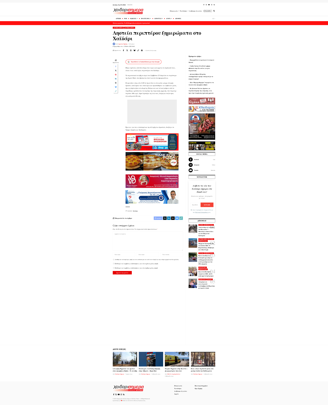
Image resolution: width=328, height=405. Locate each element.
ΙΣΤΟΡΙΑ (201, 225)
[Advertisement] (152, 112)
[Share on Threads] (130, 50)
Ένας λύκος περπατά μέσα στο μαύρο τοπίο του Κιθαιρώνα (202, 370)
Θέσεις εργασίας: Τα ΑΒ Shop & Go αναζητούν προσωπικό (131, 23)
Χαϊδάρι (135, 211)
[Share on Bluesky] (134, 50)
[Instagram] (212, 5)
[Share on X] (127, 50)
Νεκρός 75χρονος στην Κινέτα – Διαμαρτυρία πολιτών (176, 370)
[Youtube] (202, 170)
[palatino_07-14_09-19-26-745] (152, 161)
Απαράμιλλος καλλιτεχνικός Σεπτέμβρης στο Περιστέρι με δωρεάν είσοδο (206, 285)
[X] (206, 5)
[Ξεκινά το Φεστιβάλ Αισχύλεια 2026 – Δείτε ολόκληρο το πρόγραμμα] (193, 271)
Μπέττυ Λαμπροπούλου (173, 374)
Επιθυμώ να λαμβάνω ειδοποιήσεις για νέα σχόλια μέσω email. (136, 264)
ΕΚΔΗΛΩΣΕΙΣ (202, 279)
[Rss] (214, 5)
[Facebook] (204, 5)
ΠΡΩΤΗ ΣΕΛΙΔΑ (209, 225)
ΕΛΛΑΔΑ (201, 253)
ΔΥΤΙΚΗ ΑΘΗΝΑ (118, 27)
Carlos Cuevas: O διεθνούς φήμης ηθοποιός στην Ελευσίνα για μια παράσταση (199, 68)
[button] (214, 11)
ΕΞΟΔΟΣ (210, 279)
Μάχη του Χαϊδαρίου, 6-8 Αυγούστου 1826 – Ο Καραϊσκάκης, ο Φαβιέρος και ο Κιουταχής (206, 247)
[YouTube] (209, 5)
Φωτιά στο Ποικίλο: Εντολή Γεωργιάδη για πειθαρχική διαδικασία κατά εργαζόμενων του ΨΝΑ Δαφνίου (205, 260)
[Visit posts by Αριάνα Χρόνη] (114, 44)
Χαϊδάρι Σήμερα (119, 374)
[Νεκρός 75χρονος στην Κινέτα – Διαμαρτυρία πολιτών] (177, 359)
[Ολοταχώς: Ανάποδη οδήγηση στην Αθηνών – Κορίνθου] (151, 359)
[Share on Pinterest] (116, 75)
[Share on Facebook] (123, 50)
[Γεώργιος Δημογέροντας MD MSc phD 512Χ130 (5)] (152, 197)
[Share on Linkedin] (116, 79)
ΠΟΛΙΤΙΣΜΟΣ (202, 267)
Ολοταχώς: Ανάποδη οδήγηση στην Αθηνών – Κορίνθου (149, 370)
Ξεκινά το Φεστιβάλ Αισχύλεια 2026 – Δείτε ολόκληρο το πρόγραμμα (206, 274)
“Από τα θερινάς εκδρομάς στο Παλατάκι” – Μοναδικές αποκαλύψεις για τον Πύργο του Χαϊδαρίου (206, 231)
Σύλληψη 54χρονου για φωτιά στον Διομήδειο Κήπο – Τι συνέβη (125, 370)
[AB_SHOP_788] (152, 142)
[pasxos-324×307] (202, 126)
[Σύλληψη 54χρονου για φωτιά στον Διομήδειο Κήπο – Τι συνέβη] (125, 359)
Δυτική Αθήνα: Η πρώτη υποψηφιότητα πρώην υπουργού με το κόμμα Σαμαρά (201, 76)
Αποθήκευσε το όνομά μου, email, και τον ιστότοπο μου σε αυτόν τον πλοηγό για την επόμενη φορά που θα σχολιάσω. (147, 259)
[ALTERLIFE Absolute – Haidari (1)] (202, 146)
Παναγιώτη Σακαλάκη (139, 400)
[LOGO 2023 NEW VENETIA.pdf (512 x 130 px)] (152, 181)
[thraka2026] (202, 101)
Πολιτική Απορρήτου (201, 212)
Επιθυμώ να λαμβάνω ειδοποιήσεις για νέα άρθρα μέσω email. (136, 268)
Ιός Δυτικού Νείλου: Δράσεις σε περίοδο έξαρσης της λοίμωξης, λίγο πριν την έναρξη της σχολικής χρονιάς (201, 90)
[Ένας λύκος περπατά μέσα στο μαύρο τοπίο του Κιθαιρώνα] (203, 359)
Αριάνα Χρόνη (122, 44)
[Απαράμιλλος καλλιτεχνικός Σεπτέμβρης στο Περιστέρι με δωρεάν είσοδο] (193, 283)
